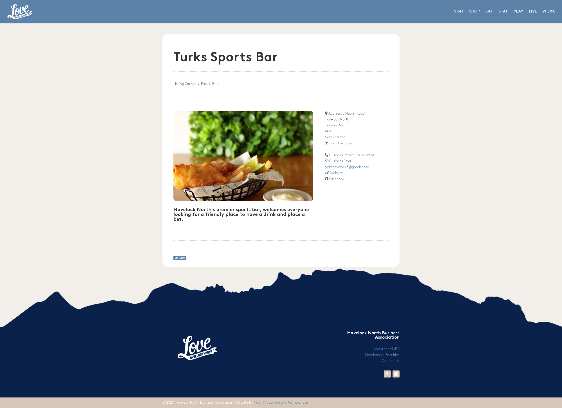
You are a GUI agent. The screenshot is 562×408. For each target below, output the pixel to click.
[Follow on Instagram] (396, 373)
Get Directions (341, 143)
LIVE (533, 11)
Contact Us (391, 361)
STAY (503, 11)
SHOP (474, 11)
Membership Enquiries (382, 355)
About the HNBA (387, 349)
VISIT (458, 11)
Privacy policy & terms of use (285, 402)
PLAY (518, 11)
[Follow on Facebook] (387, 373)
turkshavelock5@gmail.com (347, 167)
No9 (257, 402)
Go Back (180, 258)
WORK (548, 11)
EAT (489, 11)
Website (336, 173)
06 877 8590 (365, 155)
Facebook (337, 179)
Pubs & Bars (210, 84)
